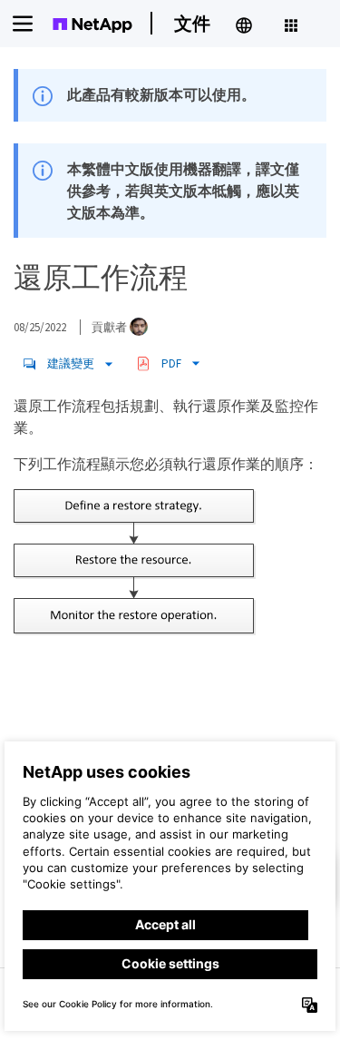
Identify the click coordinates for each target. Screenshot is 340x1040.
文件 (192, 23)
